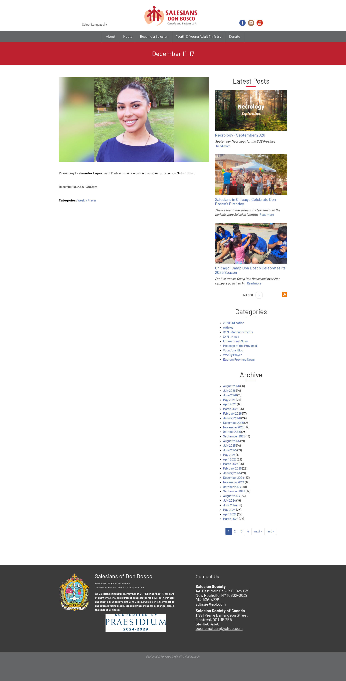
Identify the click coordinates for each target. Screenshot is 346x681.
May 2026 (229, 400)
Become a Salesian (154, 36)
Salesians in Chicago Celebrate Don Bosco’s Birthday (245, 201)
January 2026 (232, 418)
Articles (228, 327)
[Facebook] (242, 23)
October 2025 (232, 431)
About (110, 36)
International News (235, 341)
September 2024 (234, 491)
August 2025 (231, 441)
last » (270, 531)
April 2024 (230, 514)
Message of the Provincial (240, 345)
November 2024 (233, 482)
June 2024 (230, 505)
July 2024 (229, 500)
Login (196, 656)
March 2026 (230, 409)
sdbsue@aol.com (211, 604)
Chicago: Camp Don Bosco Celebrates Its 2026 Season (250, 270)
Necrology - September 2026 (240, 135)
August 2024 (231, 496)
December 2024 (233, 477)
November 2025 (233, 427)
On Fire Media (183, 656)
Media (127, 36)
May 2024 (229, 509)
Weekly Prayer (86, 200)
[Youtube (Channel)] (259, 23)
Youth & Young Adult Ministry (198, 36)
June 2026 (230, 395)
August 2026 (231, 386)
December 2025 (233, 422)
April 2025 (229, 459)
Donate (234, 36)
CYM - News (231, 336)
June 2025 (230, 450)
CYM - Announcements (238, 332)
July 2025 (229, 445)
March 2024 (230, 518)
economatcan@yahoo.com (219, 628)
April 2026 (229, 404)
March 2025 (230, 463)
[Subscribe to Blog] (284, 294)
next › (258, 531)
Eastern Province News (239, 359)
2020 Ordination (233, 323)
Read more (223, 146)
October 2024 (232, 487)
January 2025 (232, 473)
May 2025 (229, 454)
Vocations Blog (233, 350)
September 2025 (234, 436)
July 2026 (229, 390)
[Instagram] (251, 23)
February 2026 (232, 413)
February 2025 (232, 468)
